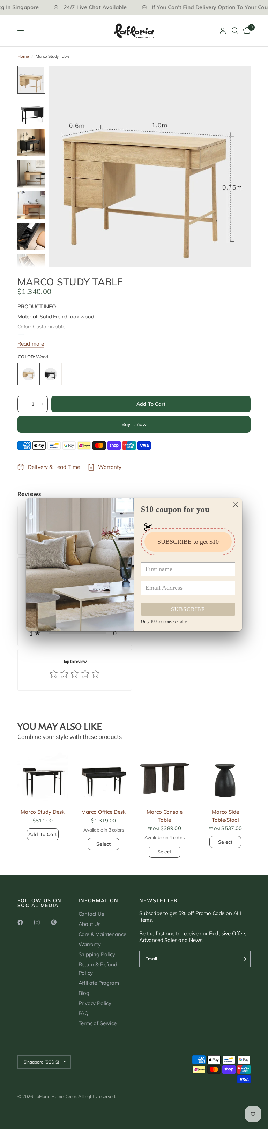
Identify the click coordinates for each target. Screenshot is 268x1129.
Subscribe (188, 609)
